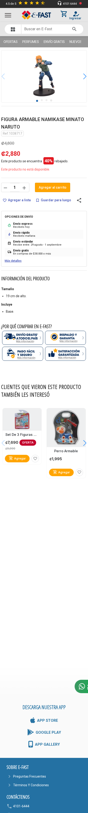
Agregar (17, 458)
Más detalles (13, 260)
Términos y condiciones (31, 785)
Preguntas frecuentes (29, 776)
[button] (81, 76)
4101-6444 (21, 806)
